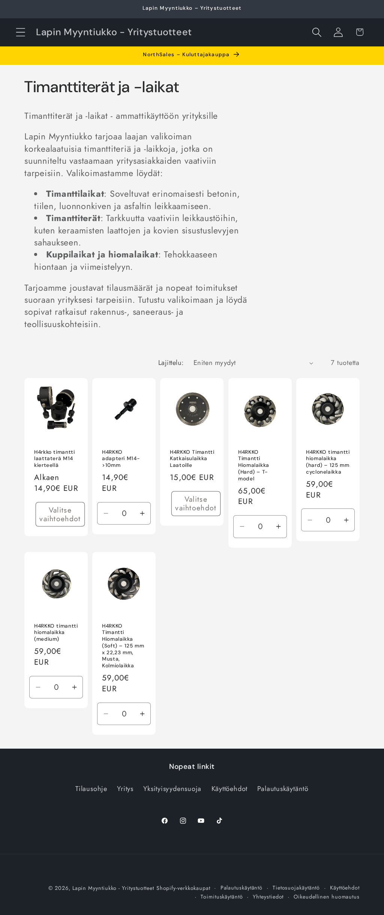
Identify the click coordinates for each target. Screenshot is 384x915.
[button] (20, 32)
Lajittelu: (171, 363)
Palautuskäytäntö (282, 789)
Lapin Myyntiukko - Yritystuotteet (113, 888)
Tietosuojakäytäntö (296, 887)
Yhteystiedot (268, 896)
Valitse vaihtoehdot (60, 514)
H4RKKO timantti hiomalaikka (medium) (56, 633)
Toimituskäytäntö (222, 896)
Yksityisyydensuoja (172, 789)
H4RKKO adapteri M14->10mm (121, 458)
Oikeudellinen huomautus (327, 896)
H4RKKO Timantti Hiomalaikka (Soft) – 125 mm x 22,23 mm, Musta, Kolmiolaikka (123, 646)
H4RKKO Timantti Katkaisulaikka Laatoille (192, 458)
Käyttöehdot (230, 789)
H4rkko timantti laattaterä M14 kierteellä (54, 458)
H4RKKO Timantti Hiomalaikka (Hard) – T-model (253, 465)
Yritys (125, 789)
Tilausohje (91, 789)
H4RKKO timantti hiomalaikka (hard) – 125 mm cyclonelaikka (328, 462)
